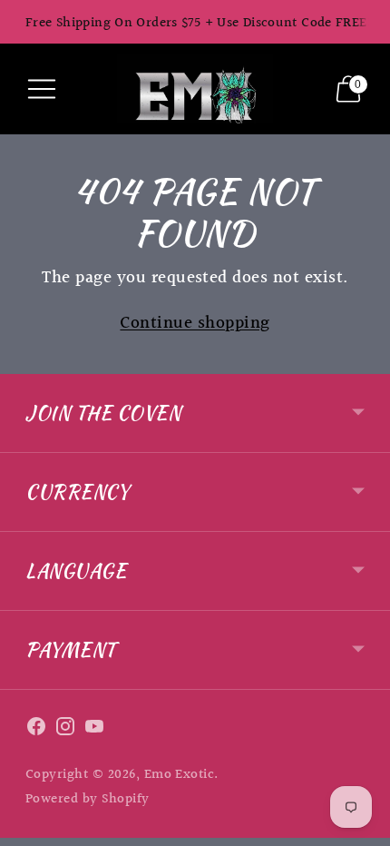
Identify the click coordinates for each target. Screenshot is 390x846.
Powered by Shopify (87, 799)
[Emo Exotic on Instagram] (65, 730)
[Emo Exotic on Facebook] (36, 730)
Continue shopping (194, 323)
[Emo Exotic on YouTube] (94, 730)
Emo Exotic (179, 774)
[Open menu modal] (41, 89)
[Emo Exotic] (195, 88)
